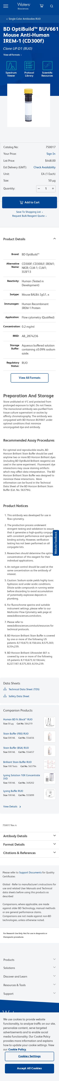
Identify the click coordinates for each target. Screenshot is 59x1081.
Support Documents (30, 872)
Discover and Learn (15, 976)
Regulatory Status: (13, 364)
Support (8, 993)
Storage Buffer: (14, 347)
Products (8, 960)
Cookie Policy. (17, 1049)
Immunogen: (11, 304)
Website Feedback (55, 543)
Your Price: (9, 153)
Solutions (9, 968)
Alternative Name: (12, 265)
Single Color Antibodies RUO (25, 19)
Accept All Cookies (29, 1068)
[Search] (52, 6)
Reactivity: (13, 281)
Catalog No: (10, 147)
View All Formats (29, 377)
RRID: (16, 336)
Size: (6, 180)
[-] (38, 188)
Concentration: (11, 326)
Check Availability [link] (45, 167)
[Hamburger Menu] (5, 6)
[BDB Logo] (23, 6)
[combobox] (52, 6)
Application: (12, 317)
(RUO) (27, 49)
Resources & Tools (14, 985)
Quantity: (9, 188)
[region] (29, 1046)
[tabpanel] (29, 533)
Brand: (15, 254)
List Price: (9, 160)
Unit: (6, 174)
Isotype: (14, 294)
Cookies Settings (29, 1056)
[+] (53, 188)
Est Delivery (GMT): (15, 167)
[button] (29, 202)
